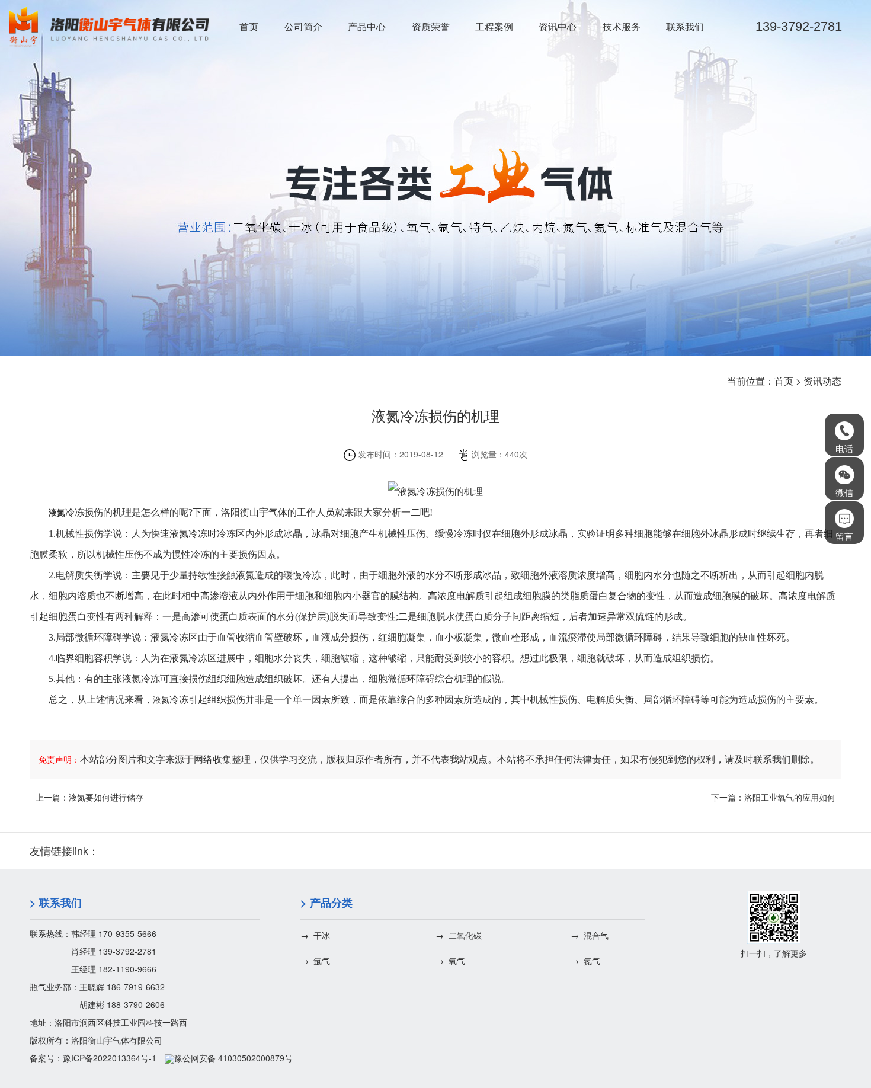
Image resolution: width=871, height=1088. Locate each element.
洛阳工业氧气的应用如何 (789, 797)
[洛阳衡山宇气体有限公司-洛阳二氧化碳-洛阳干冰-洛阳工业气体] (109, 26)
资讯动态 (822, 381)
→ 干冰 (315, 935)
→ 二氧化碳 (459, 935)
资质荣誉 (431, 26)
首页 (248, 26)
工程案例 (494, 26)
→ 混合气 (590, 935)
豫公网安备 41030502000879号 (233, 1058)
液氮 (161, 700)
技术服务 (622, 26)
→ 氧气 (450, 961)
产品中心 (367, 26)
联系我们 (685, 26)
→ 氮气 (585, 961)
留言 (844, 536)
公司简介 (303, 26)
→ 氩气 (315, 961)
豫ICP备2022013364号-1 (109, 1058)
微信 (844, 492)
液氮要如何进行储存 (106, 797)
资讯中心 (558, 26)
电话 (844, 448)
